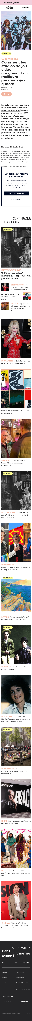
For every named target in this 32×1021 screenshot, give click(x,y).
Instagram (4, 972)
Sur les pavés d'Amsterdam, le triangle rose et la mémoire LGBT (14, 771)
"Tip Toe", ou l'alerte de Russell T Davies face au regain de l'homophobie (14, 462)
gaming (9, 59)
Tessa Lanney (8, 88)
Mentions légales (20, 977)
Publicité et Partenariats (22, 982)
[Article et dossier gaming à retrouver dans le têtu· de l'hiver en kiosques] (15, 108)
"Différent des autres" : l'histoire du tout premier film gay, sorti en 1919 (16, 276)
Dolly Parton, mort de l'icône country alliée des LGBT (20, 287)
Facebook (4, 977)
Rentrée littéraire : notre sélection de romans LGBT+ (10, 296)
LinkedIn (4, 982)
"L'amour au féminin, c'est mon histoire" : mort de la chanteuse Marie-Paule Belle (15, 719)
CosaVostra (16, 1014)
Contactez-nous (20, 972)
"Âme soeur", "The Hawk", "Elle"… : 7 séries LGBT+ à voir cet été (15, 873)
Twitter (4, 988)
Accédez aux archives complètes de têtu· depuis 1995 (11, 4)
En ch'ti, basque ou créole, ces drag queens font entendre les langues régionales (15, 567)
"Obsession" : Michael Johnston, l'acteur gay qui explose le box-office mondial (14, 925)
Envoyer (24, 1002)
